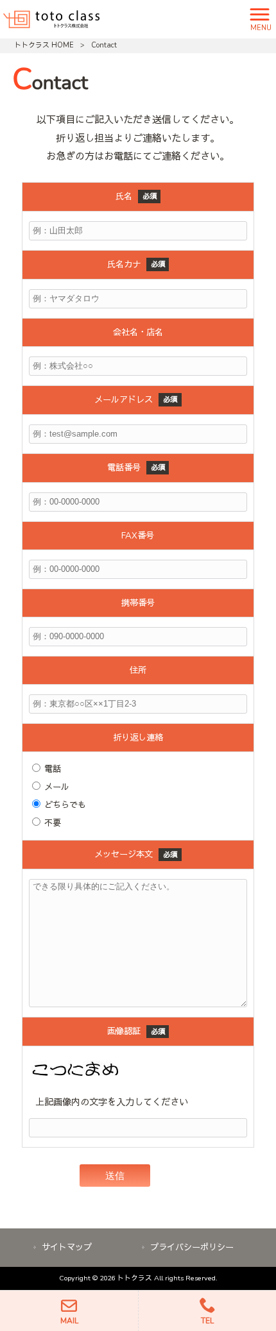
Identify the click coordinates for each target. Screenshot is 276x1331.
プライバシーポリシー (192, 1247)
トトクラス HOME (44, 45)
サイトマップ (67, 1247)
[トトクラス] (51, 18)
